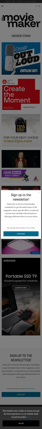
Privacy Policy (30, 228)
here (28, 417)
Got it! (21, 423)
